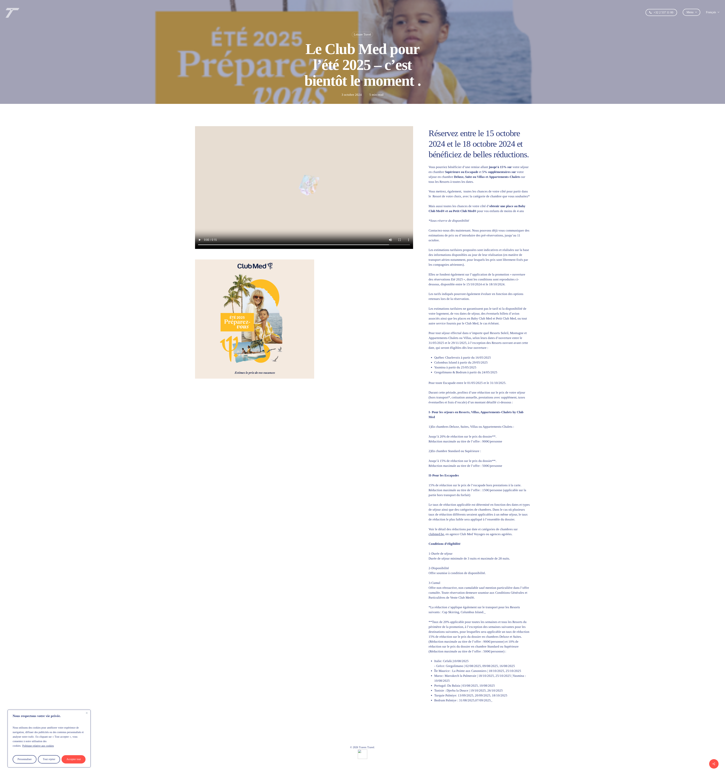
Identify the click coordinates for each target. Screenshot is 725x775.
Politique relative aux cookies (38, 745)
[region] (49, 738)
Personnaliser (25, 759)
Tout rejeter (49, 759)
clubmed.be (436, 534)
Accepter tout (73, 759)
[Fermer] (86, 713)
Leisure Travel (362, 34)
